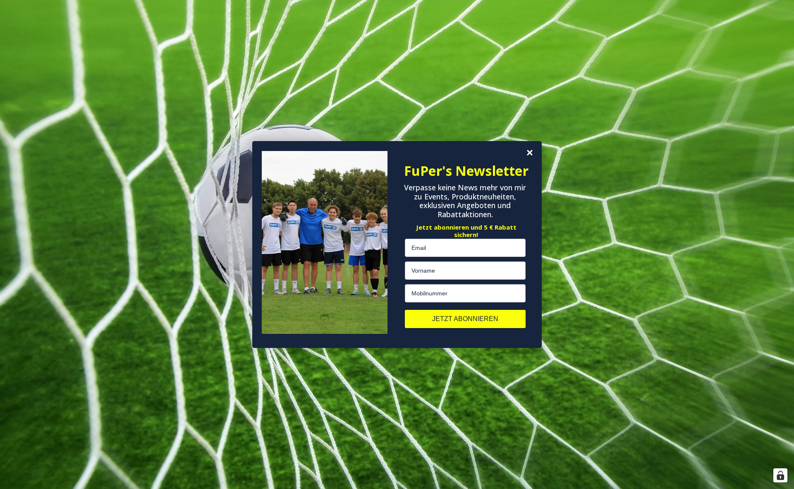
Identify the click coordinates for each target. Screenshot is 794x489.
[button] (530, 153)
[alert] (397, 244)
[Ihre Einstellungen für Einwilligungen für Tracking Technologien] (780, 475)
